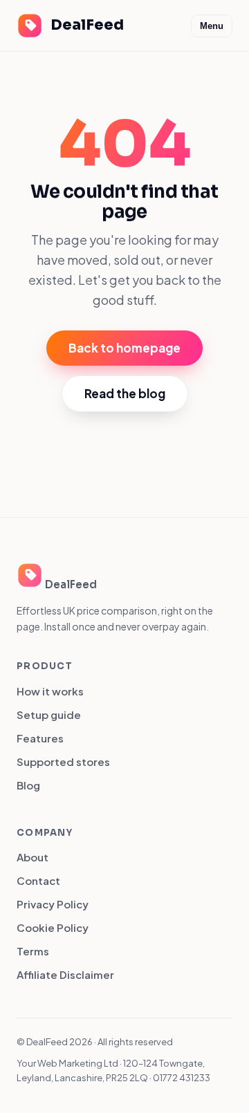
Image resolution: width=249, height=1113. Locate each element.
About (32, 856)
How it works (50, 691)
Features (40, 738)
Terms (33, 950)
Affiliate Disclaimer (65, 974)
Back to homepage (124, 347)
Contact (38, 880)
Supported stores (63, 761)
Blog (28, 785)
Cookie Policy (53, 927)
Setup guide (49, 714)
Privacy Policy (53, 903)
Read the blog (124, 393)
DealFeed (87, 25)
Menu (211, 26)
